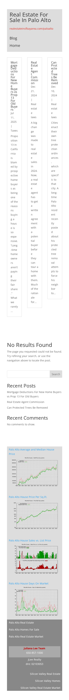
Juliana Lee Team (34, 648)
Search (56, 374)
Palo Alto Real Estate (21, 622)
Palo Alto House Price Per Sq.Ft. (28, 497)
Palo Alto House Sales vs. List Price (30, 540)
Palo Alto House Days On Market (28, 583)
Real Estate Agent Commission (34, 72)
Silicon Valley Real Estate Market (40, 688)
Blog (13, 38)
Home (15, 45)
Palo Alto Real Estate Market (26, 636)
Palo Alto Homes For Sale (24, 629)
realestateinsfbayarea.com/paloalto (31, 28)
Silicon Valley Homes (47, 681)
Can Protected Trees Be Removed (54, 72)
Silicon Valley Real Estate (45, 674)
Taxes (14, 130)
